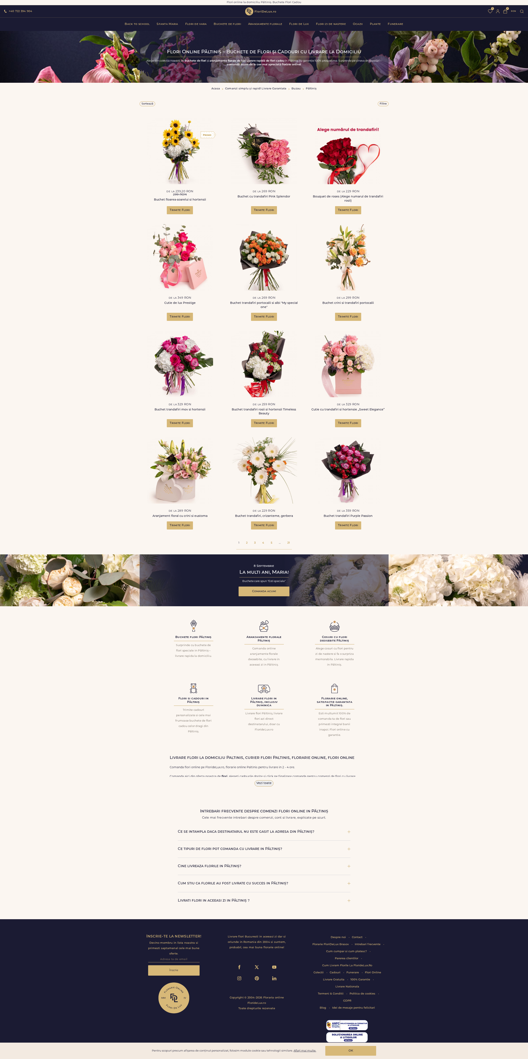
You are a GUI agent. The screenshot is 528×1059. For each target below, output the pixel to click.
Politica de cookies (363, 993)
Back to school (137, 24)
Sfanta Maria (167, 24)
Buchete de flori (227, 24)
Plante (375, 24)
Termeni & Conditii (331, 993)
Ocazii (358, 24)
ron (513, 11)
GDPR (347, 1000)
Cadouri (335, 972)
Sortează (147, 103)
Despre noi (339, 937)
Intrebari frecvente (368, 944)
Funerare (395, 24)
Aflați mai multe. (305, 1050)
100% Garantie (360, 979)
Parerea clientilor (347, 958)
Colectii (318, 972)
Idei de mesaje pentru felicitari (353, 1008)
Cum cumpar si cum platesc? (347, 951)
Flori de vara (196, 24)
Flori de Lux (299, 24)
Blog (323, 1008)
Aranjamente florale (265, 24)
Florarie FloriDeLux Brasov (331, 944)
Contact (357, 937)
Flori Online (373, 972)
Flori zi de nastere (331, 24)
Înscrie (173, 970)
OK (351, 1050)
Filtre (383, 103)
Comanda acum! (264, 591)
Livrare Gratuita (334, 979)
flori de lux (260, 11)
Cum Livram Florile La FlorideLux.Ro (347, 965)
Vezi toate (264, 783)
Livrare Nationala (347, 986)
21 (288, 543)
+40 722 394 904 (20, 11)
